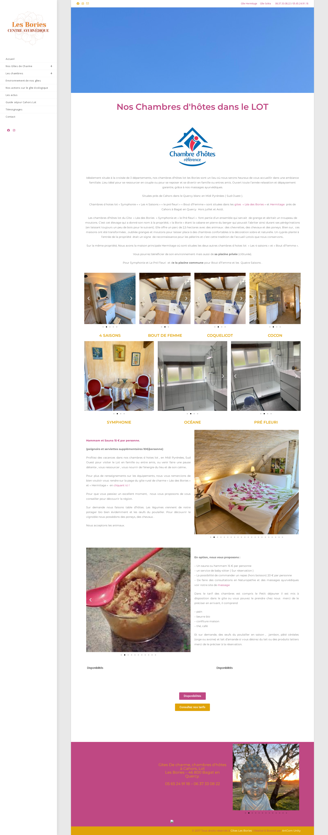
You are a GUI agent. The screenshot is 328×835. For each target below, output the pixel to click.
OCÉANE (192, 422)
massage (223, 585)
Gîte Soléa (265, 3)
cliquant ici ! (122, 485)
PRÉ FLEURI (266, 422)
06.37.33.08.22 (283, 3)
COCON (275, 335)
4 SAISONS (110, 335)
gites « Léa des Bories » (250, 204)
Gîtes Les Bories (241, 830)
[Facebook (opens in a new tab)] (78, 4)
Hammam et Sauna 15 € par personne (112, 440)
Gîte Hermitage (249, 3)
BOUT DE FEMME (165, 335)
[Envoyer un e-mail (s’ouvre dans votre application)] (87, 4)
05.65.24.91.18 (300, 3)
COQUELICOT (220, 335)
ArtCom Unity (291, 830)
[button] (88, 298)
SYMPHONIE (119, 422)
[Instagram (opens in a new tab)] (82, 4)
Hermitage (277, 204)
